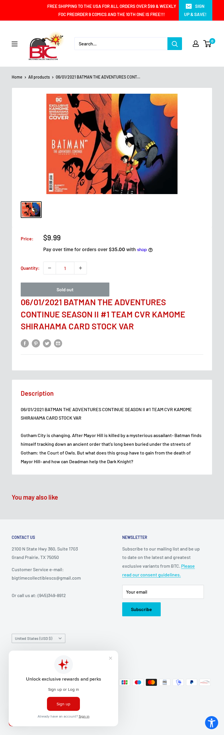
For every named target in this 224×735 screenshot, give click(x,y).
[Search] (174, 43)
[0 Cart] (207, 43)
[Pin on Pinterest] (36, 343)
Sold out (65, 289)
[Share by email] (58, 343)
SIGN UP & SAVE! (195, 10)
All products (39, 76)
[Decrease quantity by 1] (49, 268)
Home (17, 76)
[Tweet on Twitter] (47, 343)
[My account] (196, 43)
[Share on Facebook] (25, 343)
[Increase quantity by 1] (80, 268)
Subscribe (141, 609)
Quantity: (30, 268)
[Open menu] (15, 44)
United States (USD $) (33, 638)
